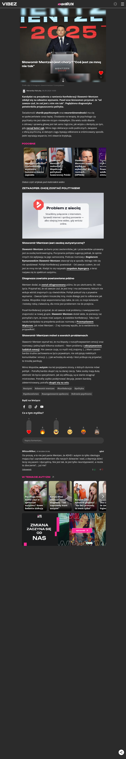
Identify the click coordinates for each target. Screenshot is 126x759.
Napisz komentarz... (34, 440)
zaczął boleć (35, 128)
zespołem (78, 268)
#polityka (79, 388)
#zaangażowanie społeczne (55, 394)
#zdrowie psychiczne (81, 394)
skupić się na (59, 382)
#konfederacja (64, 388)
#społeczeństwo (31, 394)
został (53, 284)
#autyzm (27, 388)
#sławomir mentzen (45, 388)
